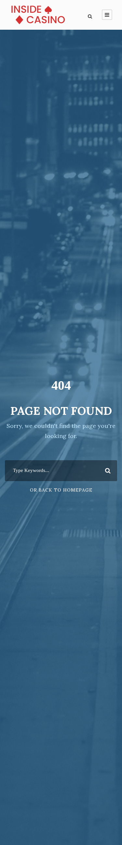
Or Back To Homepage (61, 490)
